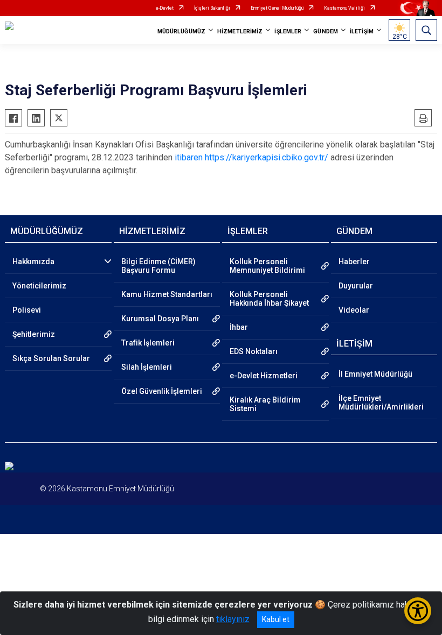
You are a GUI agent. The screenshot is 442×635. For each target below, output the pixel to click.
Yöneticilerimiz (39, 285)
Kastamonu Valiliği (344, 8)
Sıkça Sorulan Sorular (51, 358)
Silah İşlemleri (146, 367)
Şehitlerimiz (33, 334)
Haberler (354, 261)
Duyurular (356, 285)
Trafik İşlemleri (148, 342)
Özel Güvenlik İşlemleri (161, 391)
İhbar (239, 327)
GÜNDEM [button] (325, 31)
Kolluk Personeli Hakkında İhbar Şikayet (269, 298)
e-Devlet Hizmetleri (264, 375)
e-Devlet (165, 8)
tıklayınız (233, 619)
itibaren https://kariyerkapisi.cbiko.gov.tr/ (251, 157)
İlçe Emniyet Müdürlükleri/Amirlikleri (381, 402)
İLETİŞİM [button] (362, 31)
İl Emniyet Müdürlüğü (375, 374)
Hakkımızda (33, 261)
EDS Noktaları (254, 351)
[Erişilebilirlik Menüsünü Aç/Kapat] (417, 610)
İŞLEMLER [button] (287, 31)
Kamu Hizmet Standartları (166, 294)
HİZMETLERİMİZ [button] (240, 31)
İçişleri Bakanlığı (212, 8)
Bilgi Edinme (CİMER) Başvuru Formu (158, 265)
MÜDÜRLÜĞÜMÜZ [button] (181, 31)
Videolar (354, 310)
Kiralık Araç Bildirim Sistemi (265, 404)
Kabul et (275, 619)
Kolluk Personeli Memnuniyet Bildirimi (267, 265)
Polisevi (26, 310)
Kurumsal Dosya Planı (160, 318)
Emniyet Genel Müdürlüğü (277, 8)
